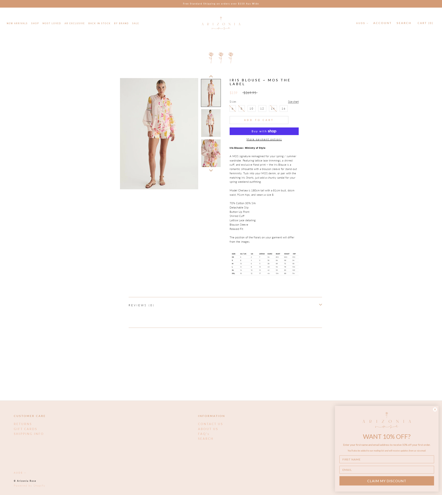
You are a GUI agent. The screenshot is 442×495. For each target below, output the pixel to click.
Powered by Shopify (29, 485)
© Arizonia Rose (25, 481)
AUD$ (360, 23)
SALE (135, 23)
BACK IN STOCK (99, 23)
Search (404, 23)
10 (251, 108)
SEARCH (206, 438)
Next (211, 170)
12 (262, 108)
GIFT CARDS (25, 429)
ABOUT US (208, 429)
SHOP (35, 23)
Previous (211, 76)
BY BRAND (121, 23)
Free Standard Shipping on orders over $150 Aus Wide (221, 3)
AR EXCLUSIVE (75, 23)
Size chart (293, 101)
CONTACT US (210, 424)
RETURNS (23, 424)
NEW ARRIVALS (17, 23)
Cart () (425, 23)
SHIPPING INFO (29, 434)
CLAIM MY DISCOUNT (386, 481)
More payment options (264, 139)
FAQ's (203, 434)
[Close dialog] (435, 409)
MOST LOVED (51, 23)
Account (382, 23)
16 (284, 108)
